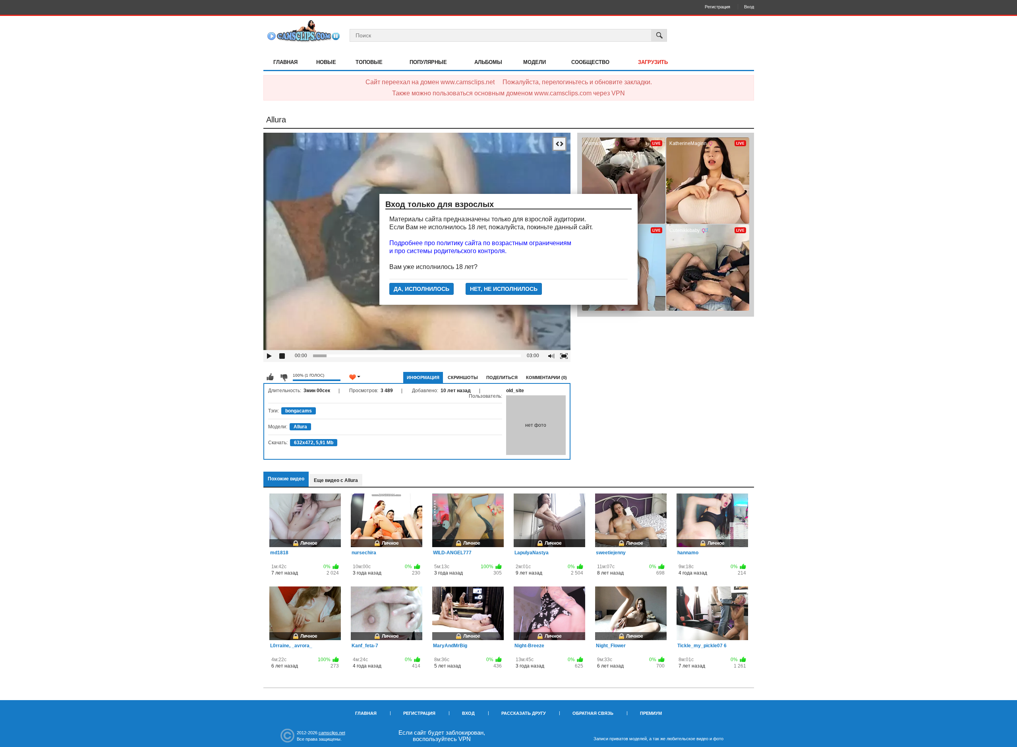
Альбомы (488, 62)
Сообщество (590, 62)
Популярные (428, 62)
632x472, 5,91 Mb (313, 442)
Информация (423, 377)
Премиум (651, 713)
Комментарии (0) (546, 377)
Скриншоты (463, 377)
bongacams (298, 411)
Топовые (369, 62)
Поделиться (502, 377)
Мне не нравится (283, 377)
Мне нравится (270, 377)
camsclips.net (332, 732)
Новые (326, 62)
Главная (285, 62)
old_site (515, 390)
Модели (534, 62)
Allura (300, 427)
